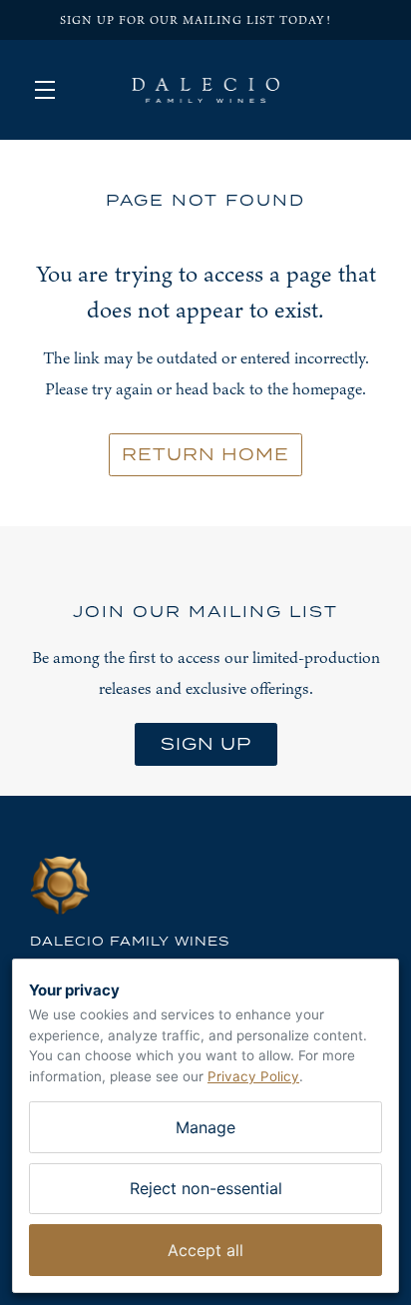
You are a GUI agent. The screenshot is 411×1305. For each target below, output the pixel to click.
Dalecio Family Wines (205, 90)
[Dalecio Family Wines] (205, 886)
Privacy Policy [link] (253, 1076)
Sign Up (206, 744)
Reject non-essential (206, 1188)
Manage (205, 1127)
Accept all (205, 1250)
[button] (50, 90)
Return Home (205, 454)
